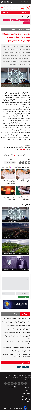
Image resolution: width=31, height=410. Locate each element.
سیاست (14, 375)
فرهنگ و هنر (27, 378)
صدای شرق (28, 380)
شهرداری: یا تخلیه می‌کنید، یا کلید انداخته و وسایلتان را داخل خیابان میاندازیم (16, 269)
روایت (15, 378)
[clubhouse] (8, 383)
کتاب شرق (6, 12)
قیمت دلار (27, 20)
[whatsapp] (20, 162)
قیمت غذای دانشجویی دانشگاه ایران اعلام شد (18, 351)
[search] (2, 2)
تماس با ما (27, 388)
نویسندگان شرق (26, 399)
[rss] (25, 383)
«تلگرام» (22, 150)
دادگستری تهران (9, 155)
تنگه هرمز (27, 23)
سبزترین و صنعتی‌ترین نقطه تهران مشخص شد (16, 253)
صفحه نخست (27, 375)
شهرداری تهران (21, 155)
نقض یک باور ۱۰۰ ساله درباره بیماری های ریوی (18, 325)
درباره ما (28, 390)
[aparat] (12, 383)
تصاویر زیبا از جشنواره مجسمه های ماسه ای (19, 329)
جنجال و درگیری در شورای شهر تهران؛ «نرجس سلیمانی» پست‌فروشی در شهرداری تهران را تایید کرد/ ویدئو (16, 221)
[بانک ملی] (15, 308)
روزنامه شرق (25, 12)
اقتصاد (8, 375)
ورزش (20, 378)
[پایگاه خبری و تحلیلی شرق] (25, 7)
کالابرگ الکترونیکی (17, 20)
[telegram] (29, 163)
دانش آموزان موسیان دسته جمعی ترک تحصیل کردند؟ (16, 347)
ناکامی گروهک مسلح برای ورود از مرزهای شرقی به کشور (15, 318)
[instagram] (22, 383)
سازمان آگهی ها (26, 402)
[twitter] (26, 163)
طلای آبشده (25, 367)
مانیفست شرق (26, 396)
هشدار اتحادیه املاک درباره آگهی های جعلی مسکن (17, 332)
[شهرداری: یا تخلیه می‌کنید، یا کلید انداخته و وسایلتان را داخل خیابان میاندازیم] (15, 263)
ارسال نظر (23, 297)
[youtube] (5, 383)
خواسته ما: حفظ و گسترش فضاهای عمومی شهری (16, 237)
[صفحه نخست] (11, 2)
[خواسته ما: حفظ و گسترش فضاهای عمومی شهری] (15, 231)
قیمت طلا (7, 20)
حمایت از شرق (26, 393)
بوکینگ (19, 367)
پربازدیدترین (15, 314)
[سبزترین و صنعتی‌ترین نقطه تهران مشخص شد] (15, 247)
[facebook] (23, 163)
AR (5, 2)
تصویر (9, 378)
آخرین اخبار (25, 314)
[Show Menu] (2, 6)
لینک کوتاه (13, 160)
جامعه (28, 29)
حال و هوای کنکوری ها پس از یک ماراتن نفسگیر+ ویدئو (16, 322)
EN (8, 2)
